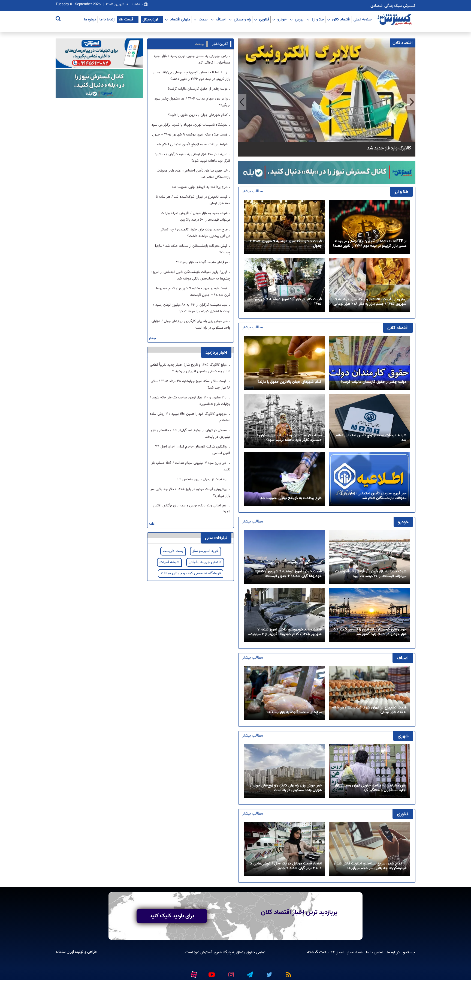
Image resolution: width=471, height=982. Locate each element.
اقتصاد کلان (341, 19)
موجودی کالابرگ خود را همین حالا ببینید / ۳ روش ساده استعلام (190, 417)
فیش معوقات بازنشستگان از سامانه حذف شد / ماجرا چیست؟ (192, 249)
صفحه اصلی (363, 19)
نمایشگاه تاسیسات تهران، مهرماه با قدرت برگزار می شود (190, 125)
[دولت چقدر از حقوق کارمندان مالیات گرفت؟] (369, 363)
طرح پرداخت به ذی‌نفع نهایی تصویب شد (291, 498)
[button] (411, 102)
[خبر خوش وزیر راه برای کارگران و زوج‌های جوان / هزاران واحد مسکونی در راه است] (284, 771)
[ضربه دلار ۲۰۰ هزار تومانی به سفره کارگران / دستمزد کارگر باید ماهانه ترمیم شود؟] (284, 421)
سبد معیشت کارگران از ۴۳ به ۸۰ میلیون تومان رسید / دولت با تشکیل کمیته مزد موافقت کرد (191, 308)
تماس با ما (374, 952)
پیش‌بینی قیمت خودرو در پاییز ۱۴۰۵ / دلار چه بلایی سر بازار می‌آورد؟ (190, 492)
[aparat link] (193, 973)
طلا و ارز (318, 19)
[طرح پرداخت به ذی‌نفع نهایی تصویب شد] (284, 479)
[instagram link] (230, 972)
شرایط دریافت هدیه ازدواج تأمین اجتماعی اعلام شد (371, 438)
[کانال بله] (326, 172)
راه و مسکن (242, 19)
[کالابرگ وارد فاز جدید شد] (326, 97)
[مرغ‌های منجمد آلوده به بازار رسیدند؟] (284, 693)
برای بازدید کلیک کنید (172, 916)
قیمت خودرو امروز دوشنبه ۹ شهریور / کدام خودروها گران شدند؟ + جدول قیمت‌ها (289, 574)
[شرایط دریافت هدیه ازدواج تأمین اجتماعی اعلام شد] (369, 421)
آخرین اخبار (220, 44)
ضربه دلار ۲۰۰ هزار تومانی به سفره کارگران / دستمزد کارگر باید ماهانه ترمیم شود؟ (289, 438)
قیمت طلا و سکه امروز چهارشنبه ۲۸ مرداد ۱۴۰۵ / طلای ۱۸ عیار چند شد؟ (190, 385)
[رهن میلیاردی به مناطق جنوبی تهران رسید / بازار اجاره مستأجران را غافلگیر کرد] (369, 771)
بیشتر (152, 338)
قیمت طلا (126, 19)
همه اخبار (355, 952)
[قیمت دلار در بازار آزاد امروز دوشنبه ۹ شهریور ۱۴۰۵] (284, 285)
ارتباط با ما (107, 19)
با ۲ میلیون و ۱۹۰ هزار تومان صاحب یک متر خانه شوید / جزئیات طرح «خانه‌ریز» (190, 401)
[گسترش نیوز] (395, 19)
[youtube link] (211, 972)
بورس (299, 19)
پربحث (199, 44)
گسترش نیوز (203, 953)
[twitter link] (268, 972)
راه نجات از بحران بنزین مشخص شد (202, 479)
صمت (203, 19)
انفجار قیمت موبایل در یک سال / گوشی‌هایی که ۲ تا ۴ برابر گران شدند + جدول (285, 866)
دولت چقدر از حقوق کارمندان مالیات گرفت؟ (373, 382)
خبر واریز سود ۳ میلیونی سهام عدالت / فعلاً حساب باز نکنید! (191, 466)
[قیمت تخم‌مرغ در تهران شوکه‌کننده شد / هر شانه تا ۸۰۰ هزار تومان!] (369, 693)
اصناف (220, 19)
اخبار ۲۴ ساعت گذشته (325, 952)
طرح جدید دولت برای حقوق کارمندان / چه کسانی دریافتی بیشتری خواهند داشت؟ (195, 233)
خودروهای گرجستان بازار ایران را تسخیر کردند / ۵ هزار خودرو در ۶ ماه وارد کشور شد (369, 632)
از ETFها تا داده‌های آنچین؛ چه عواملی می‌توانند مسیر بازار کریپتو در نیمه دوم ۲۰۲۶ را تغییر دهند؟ (369, 243)
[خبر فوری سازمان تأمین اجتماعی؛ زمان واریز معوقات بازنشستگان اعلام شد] (369, 479)
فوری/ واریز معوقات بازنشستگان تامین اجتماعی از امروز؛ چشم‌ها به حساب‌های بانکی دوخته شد (190, 275)
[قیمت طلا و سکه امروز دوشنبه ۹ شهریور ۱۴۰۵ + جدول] (284, 227)
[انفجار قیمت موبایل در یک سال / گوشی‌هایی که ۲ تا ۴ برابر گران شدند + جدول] (284, 849)
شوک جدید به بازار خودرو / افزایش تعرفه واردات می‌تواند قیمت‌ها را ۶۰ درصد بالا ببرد (370, 574)
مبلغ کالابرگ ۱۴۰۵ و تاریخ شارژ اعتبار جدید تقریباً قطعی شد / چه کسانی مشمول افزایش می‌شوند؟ (190, 368)
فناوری (264, 19)
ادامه (152, 524)
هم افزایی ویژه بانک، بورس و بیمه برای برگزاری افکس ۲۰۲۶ (191, 509)
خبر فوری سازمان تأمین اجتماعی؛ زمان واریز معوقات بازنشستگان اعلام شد (373, 496)
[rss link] (287, 972)
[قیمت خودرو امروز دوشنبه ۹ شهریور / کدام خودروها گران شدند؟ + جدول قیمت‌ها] (284, 557)
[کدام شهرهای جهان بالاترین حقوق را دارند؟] (284, 363)
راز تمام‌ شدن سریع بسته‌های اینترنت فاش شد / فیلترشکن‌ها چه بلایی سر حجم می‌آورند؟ (370, 866)
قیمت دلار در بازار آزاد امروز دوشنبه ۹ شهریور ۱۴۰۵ (288, 302)
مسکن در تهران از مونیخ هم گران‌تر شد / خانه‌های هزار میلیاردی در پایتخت (190, 434)
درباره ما (90, 19)
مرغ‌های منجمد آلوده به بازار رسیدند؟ (294, 712)
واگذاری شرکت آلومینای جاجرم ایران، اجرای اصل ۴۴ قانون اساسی (192, 450)
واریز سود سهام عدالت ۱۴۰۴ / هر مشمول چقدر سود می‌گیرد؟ (192, 102)
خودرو (281, 19)
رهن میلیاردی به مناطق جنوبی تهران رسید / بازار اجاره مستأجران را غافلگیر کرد (370, 788)
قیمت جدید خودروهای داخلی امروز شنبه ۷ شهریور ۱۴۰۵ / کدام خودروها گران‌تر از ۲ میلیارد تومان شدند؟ (286, 632)
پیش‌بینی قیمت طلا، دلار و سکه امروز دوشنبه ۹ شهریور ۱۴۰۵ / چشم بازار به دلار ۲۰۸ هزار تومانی (370, 302)
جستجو (409, 952)
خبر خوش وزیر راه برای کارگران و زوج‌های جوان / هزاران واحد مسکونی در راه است (286, 788)
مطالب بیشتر (252, 191)
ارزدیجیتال (150, 19)
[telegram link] (249, 972)
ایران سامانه (65, 952)
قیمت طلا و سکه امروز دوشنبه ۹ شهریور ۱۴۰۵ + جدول (286, 243)
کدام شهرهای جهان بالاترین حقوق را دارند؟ (290, 382)
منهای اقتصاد (180, 19)
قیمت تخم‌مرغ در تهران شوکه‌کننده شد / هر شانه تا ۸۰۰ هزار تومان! (369, 710)
